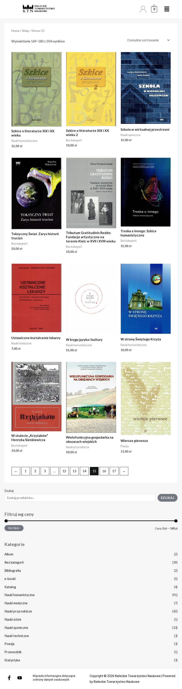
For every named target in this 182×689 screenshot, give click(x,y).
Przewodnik (13, 652)
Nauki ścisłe (12, 619)
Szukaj (9, 491)
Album (8, 554)
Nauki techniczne (16, 636)
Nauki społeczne (16, 628)
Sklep (25, 31)
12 (64, 471)
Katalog (10, 587)
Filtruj (14, 528)
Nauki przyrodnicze (18, 611)
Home (15, 31)
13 (74, 471)
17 (114, 471)
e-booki (10, 579)
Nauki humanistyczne (19, 595)
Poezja (9, 644)
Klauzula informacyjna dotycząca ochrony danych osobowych (54, 677)
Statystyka (12, 660)
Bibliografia (12, 570)
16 (104, 471)
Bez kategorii (14, 562)
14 (84, 471)
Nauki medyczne (16, 603)
